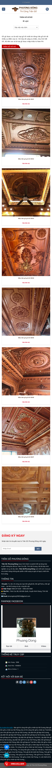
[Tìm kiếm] (47, 9)
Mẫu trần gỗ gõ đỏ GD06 (26, 397)
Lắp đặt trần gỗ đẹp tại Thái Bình (29, 737)
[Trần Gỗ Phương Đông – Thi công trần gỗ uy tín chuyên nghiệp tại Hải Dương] (25, 9)
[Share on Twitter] (24, 682)
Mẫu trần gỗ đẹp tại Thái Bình (27, 742)
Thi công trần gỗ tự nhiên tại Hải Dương (28, 747)
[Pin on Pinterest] (31, 682)
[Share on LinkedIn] (34, 682)
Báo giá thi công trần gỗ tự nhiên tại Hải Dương (29, 727)
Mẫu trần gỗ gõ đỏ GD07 (26, 457)
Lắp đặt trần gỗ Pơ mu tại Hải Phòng (24, 740)
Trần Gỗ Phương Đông (39, 765)
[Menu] (3, 9)
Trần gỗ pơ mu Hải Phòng (24, 754)
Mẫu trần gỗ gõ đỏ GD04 (26, 278)
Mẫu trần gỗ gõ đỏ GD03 (26, 218)
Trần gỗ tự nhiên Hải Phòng (28, 757)
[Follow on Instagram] (25, 2)
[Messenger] (6, 746)
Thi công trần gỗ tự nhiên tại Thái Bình (31, 750)
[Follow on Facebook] (23, 2)
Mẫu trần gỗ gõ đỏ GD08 (26, 517)
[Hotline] (6, 763)
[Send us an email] (29, 2)
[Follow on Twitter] (27, 2)
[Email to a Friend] (27, 682)
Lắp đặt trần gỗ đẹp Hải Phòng (10, 735)
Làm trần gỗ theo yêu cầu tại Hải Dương (13, 732)
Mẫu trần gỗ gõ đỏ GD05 (26, 338)
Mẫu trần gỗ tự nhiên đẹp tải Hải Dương (35, 745)
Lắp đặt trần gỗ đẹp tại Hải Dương (33, 735)
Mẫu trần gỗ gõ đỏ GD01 (26, 99)
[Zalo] (6, 755)
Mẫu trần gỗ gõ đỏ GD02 (26, 159)
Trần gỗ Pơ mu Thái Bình (41, 754)
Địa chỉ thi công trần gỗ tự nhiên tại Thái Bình (36, 730)
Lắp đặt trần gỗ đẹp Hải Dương (38, 732)
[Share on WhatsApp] (17, 682)
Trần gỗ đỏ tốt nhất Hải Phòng (33, 752)
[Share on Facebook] (20, 682)
